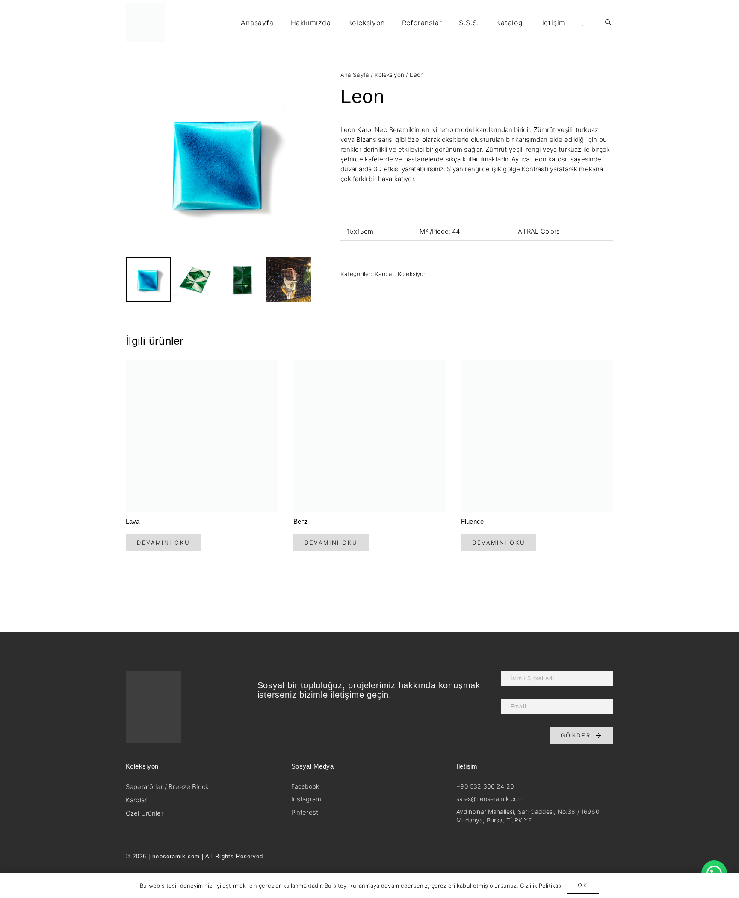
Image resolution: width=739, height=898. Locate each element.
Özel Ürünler (144, 813)
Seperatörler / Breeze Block (167, 787)
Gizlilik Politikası (541, 885)
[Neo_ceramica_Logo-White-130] (182, 707)
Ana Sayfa (354, 74)
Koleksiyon (389, 74)
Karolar (384, 273)
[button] (389, 22)
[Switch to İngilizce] (584, 22)
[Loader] (145, 22)
